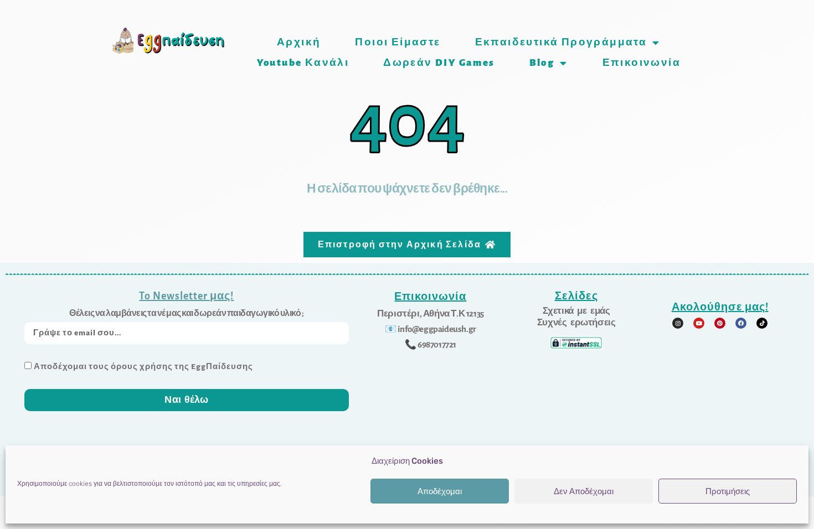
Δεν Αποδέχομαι (584, 491)
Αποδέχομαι (440, 491)
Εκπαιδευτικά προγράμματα (561, 42)
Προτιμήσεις (727, 491)
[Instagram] (677, 323)
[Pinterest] (719, 323)
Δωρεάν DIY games (438, 63)
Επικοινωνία (641, 63)
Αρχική (299, 42)
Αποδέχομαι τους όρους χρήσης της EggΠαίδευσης (143, 366)
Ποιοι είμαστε (397, 42)
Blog (542, 63)
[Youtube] (698, 323)
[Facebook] (740, 323)
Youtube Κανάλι (303, 63)
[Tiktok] (761, 323)
